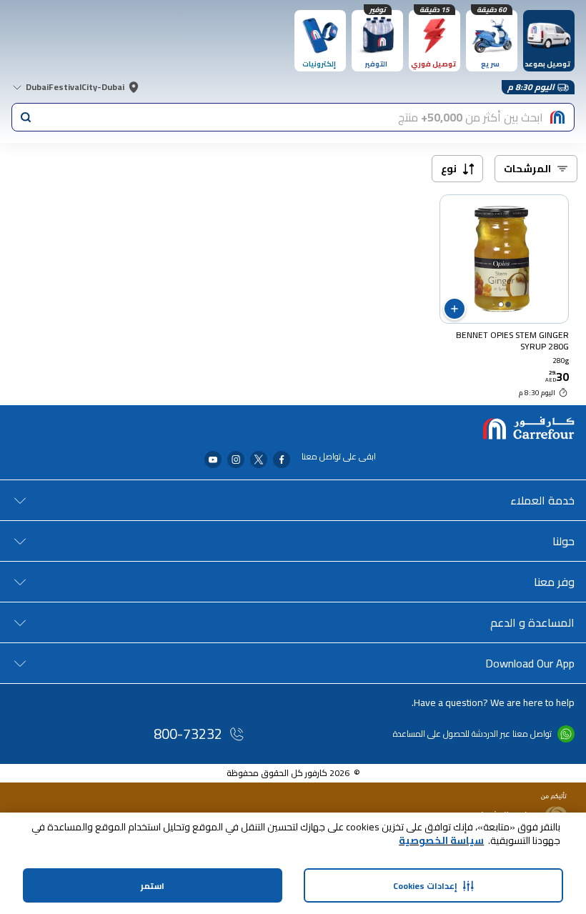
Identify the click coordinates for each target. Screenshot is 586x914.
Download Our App (530, 663)
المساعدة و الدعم (532, 622)
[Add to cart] (454, 308)
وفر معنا (554, 581)
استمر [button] (152, 886)
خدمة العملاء (542, 500)
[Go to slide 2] (501, 304)
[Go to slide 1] (508, 304)
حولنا (563, 541)
